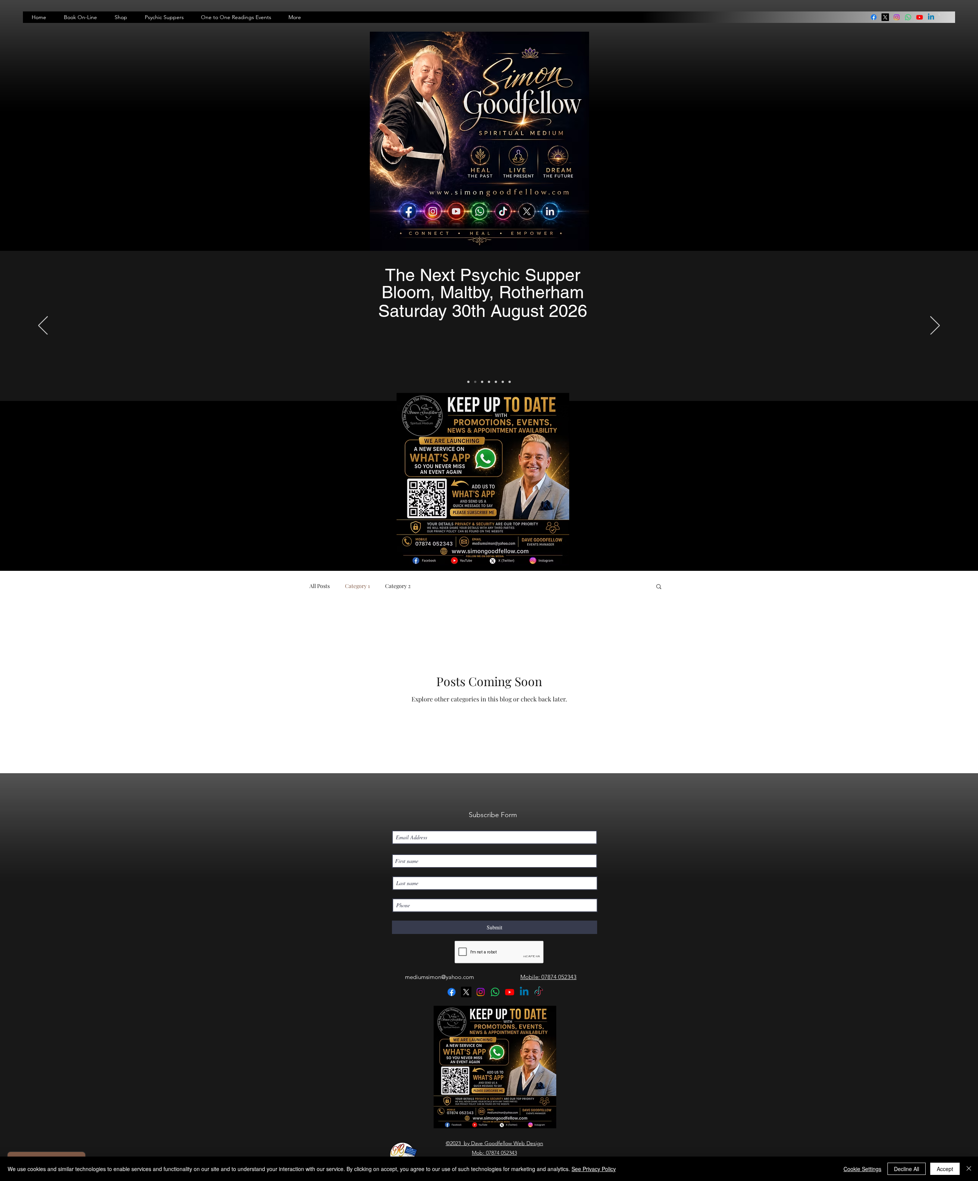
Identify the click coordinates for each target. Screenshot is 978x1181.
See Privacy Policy (594, 1169)
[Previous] (43, 326)
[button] (939, 14)
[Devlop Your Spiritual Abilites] (496, 382)
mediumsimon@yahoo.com (439, 977)
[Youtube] (919, 17)
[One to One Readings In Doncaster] (482, 382)
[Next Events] (468, 382)
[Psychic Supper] (475, 382)
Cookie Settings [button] (862, 1169)
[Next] (935, 326)
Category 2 (398, 586)
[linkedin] (908, 17)
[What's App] (509, 382)
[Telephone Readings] (489, 382)
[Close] (968, 1169)
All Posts (319, 586)
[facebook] (874, 17)
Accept (945, 1169)
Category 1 (357, 586)
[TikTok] (538, 992)
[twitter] (885, 17)
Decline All (906, 1169)
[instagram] (896, 17)
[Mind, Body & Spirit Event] (503, 382)
